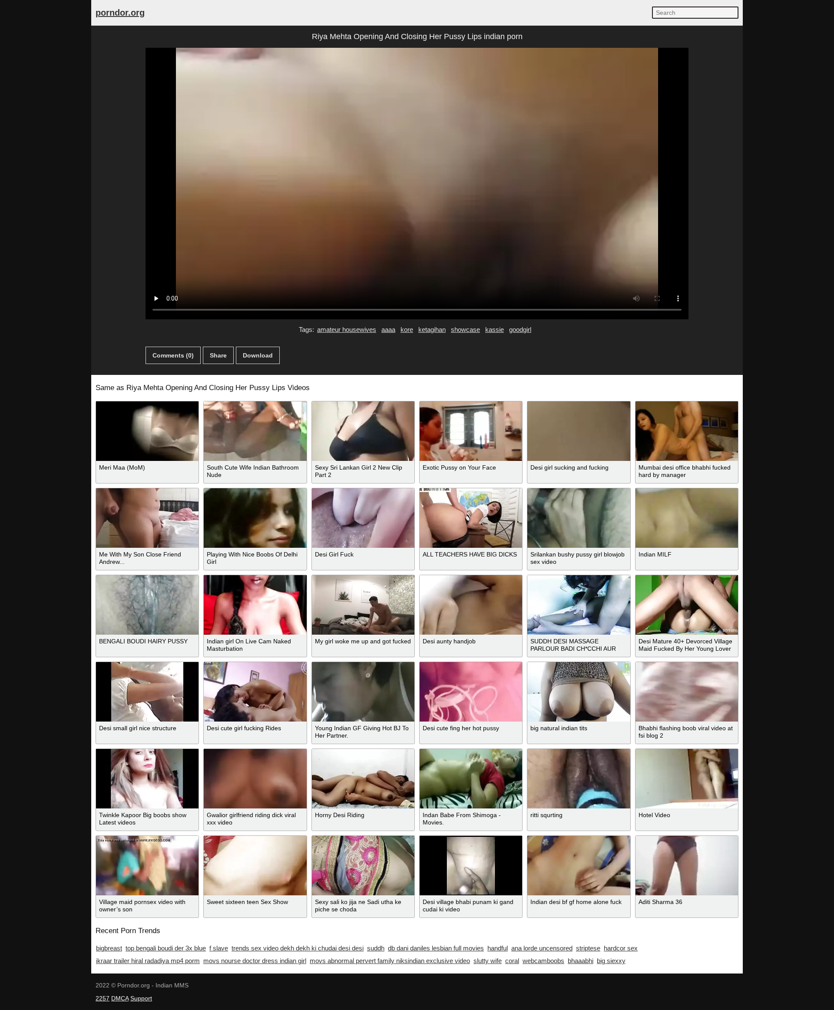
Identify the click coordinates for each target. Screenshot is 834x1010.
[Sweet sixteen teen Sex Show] (255, 865)
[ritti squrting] (578, 778)
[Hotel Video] (686, 778)
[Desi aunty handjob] (471, 605)
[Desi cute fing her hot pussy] (471, 692)
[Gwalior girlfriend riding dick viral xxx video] (255, 778)
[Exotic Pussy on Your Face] (471, 431)
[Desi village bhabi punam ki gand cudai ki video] (471, 865)
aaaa (388, 329)
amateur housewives (346, 329)
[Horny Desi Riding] (363, 778)
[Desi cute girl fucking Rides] (255, 692)
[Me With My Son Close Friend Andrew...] (147, 518)
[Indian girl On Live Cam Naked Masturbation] (255, 605)
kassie (494, 329)
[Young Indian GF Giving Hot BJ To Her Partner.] (363, 692)
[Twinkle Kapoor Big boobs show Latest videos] (147, 778)
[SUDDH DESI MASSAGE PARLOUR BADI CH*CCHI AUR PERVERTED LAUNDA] (578, 605)
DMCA (120, 998)
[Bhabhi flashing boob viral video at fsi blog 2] (686, 692)
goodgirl (520, 329)
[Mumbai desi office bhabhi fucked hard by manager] (686, 431)
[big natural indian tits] (578, 692)
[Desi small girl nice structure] (147, 692)
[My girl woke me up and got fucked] (363, 605)
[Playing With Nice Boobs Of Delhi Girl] (255, 518)
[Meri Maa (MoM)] (147, 431)
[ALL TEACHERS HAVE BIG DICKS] (471, 518)
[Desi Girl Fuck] (363, 518)
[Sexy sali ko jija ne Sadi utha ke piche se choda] (363, 865)
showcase (465, 329)
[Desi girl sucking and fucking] (578, 431)
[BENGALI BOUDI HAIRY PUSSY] (147, 605)
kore (406, 329)
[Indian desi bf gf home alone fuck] (578, 865)
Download (258, 355)
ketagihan (432, 329)
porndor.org (120, 12)
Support (141, 998)
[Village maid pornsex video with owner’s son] (147, 865)
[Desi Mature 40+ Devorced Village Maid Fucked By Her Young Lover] (686, 605)
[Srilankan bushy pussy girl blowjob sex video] (578, 518)
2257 (102, 998)
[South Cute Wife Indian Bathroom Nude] (255, 431)
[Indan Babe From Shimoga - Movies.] (471, 778)
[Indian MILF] (686, 518)
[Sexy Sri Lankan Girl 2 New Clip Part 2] (363, 431)
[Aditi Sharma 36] (686, 865)
